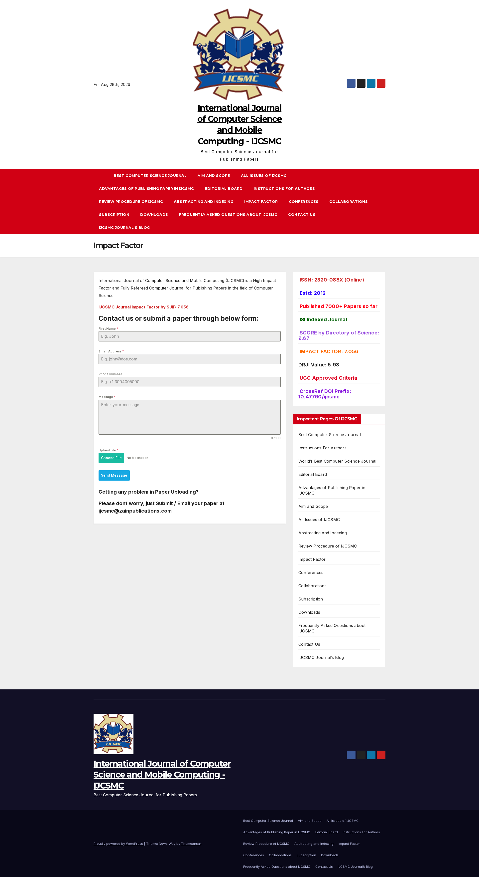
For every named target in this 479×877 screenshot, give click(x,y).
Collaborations (348, 201)
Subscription (114, 214)
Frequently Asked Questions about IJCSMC (228, 214)
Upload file (108, 450)
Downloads (154, 214)
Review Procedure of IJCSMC (131, 201)
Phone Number (110, 374)
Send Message (114, 475)
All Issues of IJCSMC (264, 175)
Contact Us (301, 214)
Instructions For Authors (284, 188)
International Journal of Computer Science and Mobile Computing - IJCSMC (162, 774)
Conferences (304, 201)
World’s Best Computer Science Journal (337, 461)
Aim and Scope (214, 175)
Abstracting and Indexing (203, 201)
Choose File (111, 458)
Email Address (111, 351)
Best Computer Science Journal (150, 175)
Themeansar (191, 844)
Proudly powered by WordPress (119, 844)
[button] (383, 201)
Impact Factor (261, 201)
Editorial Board (224, 188)
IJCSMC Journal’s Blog (124, 227)
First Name (108, 328)
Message (107, 397)
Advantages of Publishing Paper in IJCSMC (146, 188)
